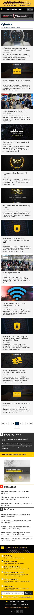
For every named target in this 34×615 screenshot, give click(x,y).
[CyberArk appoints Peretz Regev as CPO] (17, 70)
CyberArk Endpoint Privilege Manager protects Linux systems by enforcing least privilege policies (15, 338)
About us (20, 607)
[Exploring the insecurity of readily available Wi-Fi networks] (17, 293)
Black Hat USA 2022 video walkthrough (16, 142)
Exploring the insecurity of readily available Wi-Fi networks (14, 304)
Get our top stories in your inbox (11, 27)
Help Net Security (24, 604)
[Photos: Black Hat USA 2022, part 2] (17, 101)
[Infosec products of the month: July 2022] (17, 163)
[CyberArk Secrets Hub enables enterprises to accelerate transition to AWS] (17, 228)
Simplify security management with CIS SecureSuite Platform (15, 498)
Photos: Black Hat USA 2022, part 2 (14, 111)
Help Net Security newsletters (14, 2)
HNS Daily (8, 556)
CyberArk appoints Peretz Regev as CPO (16, 81)
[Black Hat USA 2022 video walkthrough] (17, 132)
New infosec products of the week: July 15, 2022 (16, 206)
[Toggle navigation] (31, 9)
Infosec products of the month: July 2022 (15, 174)
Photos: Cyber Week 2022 (11, 273)
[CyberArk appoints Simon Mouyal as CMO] (17, 393)
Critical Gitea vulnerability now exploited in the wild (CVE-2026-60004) (15, 528)
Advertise (26, 607)
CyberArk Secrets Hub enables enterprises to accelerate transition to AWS (16, 240)
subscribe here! (25, 5)
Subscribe (28, 593)
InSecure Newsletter (12, 567)
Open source (9, 586)
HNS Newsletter (10, 561)
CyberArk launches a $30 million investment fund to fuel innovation (14, 372)
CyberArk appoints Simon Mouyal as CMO (17, 403)
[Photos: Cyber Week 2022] (17, 263)
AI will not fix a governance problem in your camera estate (16, 444)
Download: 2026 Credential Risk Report (14, 454)
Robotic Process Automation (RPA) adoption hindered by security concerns (16, 49)
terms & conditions (26, 597)
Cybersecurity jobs (11, 579)
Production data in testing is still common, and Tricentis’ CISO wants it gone (15, 533)
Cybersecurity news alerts (14, 572)
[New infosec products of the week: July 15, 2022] (17, 195)
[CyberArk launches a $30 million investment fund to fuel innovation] (17, 360)
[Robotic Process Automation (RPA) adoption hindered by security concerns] (17, 38)
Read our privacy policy (11, 607)
